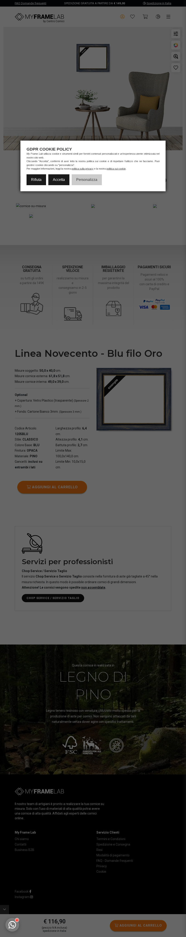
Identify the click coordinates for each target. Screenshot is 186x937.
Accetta (59, 180)
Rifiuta (36, 180)
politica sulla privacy (82, 168)
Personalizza (86, 180)
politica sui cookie (116, 168)
